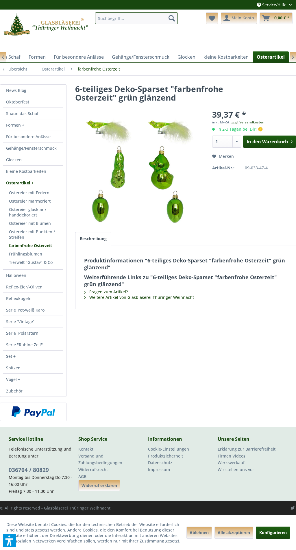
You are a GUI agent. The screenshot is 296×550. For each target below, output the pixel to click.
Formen (14, 125)
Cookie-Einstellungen (168, 449)
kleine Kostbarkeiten (26, 171)
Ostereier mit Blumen (30, 223)
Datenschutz (160, 462)
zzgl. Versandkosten (247, 122)
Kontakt (85, 449)
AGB (82, 476)
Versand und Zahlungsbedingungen (100, 459)
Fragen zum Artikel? (108, 292)
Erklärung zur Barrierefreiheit (246, 449)
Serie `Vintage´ (20, 321)
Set (9, 356)
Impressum (159, 469)
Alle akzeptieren (234, 532)
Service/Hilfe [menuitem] (274, 5)
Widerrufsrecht (93, 469)
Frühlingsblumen (25, 254)
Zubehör (14, 391)
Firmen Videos (231, 456)
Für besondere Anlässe (28, 136)
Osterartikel (18, 183)
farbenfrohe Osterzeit (30, 245)
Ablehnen (199, 532)
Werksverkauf (231, 462)
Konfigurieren (273, 532)
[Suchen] (172, 18)
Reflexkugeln (19, 298)
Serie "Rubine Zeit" (24, 344)
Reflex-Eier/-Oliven (24, 287)
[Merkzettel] (212, 18)
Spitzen (13, 368)
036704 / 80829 (29, 470)
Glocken (14, 159)
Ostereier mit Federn (29, 192)
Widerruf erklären (99, 485)
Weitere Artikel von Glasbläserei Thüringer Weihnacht (141, 297)
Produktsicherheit (165, 456)
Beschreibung (93, 238)
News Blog (16, 90)
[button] (9, 540)
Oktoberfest (17, 102)
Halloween (16, 275)
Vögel (12, 379)
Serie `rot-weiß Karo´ (26, 310)
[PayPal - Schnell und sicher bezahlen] (33, 411)
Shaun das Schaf (22, 113)
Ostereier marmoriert (30, 201)
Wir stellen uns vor (236, 469)
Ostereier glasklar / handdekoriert (27, 212)
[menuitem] (136, 18)
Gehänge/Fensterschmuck (31, 148)
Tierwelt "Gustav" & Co (31, 262)
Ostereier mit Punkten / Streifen (32, 234)
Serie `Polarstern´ (23, 333)
